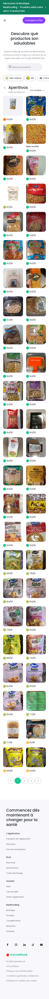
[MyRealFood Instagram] (16, 945)
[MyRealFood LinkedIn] (24, 945)
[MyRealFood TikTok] (33, 945)
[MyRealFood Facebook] (7, 945)
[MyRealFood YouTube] (41, 945)
